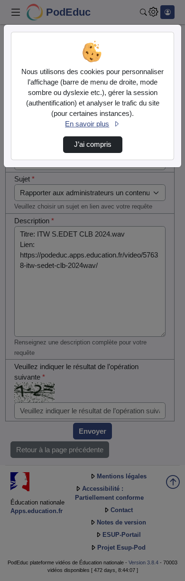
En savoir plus (87, 124)
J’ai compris (92, 144)
